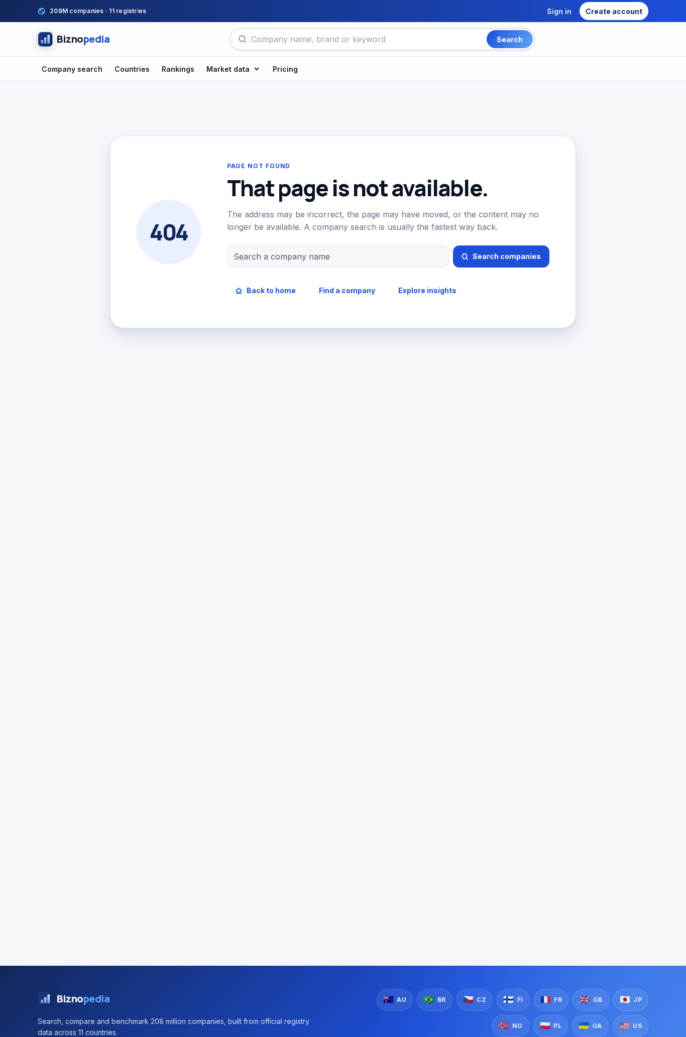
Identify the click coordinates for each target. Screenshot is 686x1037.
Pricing (285, 69)
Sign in (559, 11)
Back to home (271, 290)
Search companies (507, 256)
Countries (132, 69)
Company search (72, 69)
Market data (228, 69)
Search (510, 39)
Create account (614, 11)
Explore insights (427, 290)
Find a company (347, 290)
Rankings (178, 69)
